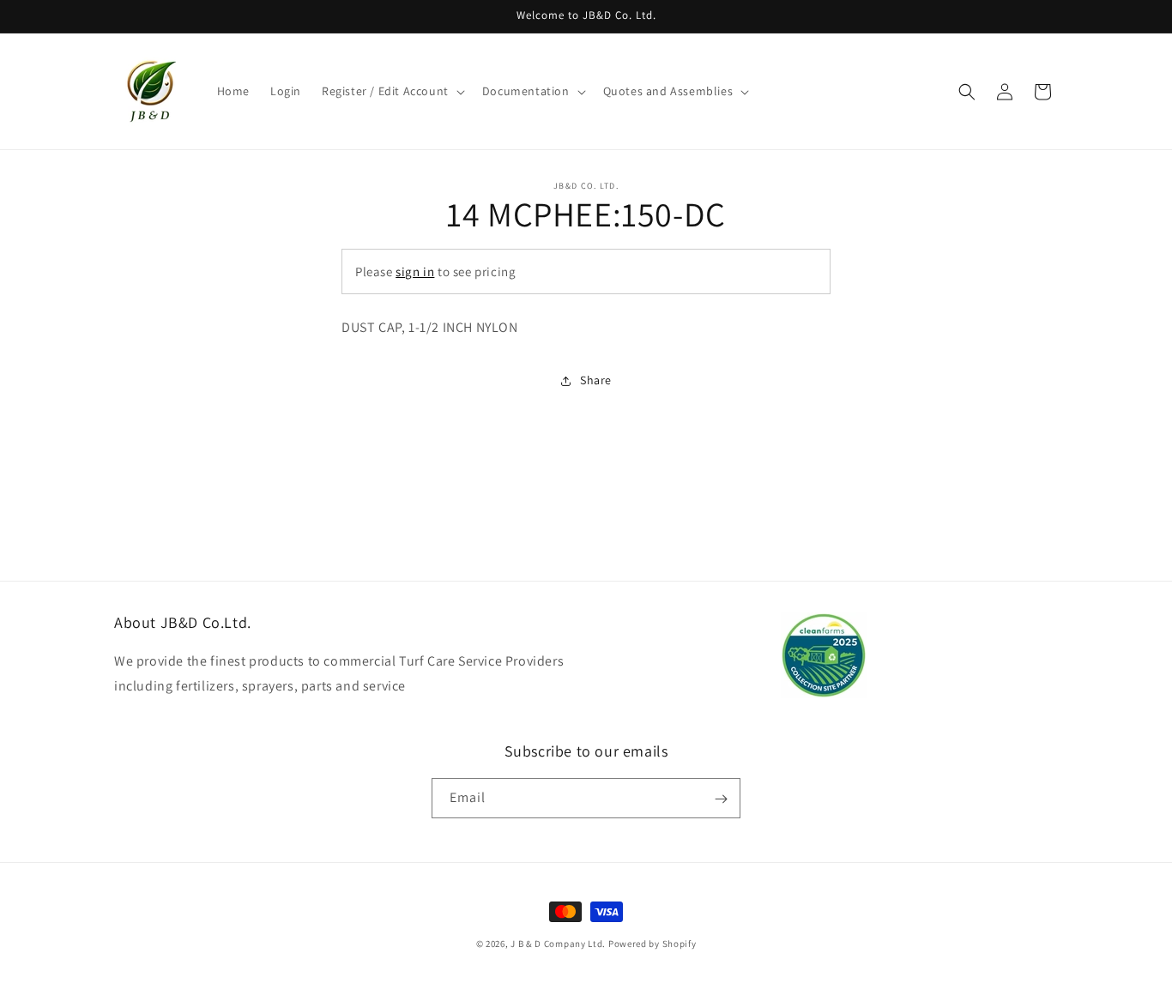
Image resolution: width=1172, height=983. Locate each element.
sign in (415, 271)
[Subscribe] (721, 799)
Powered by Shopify (652, 944)
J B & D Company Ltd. (558, 944)
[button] (391, 91)
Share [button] (596, 380)
